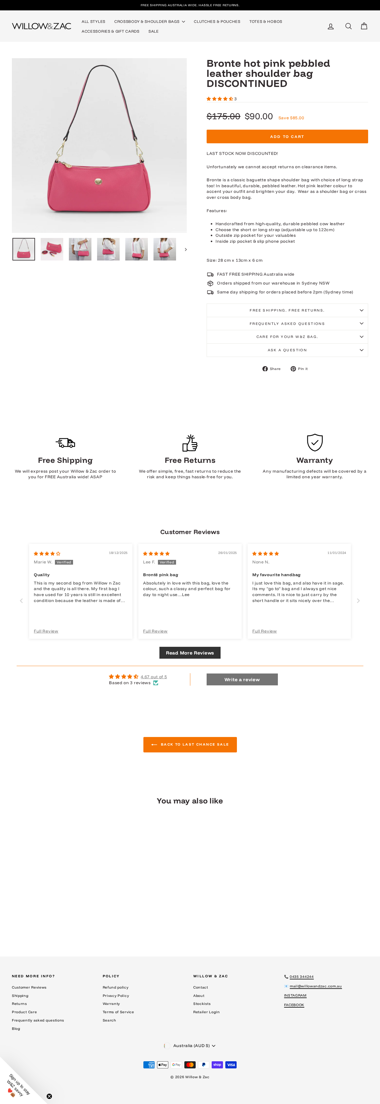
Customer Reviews (29, 987)
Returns (19, 1003)
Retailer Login (206, 1012)
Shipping (20, 995)
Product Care (24, 1012)
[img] (47, 553)
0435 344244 (302, 976)
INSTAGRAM (295, 995)
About (199, 995)
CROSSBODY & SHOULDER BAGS (147, 21)
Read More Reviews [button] (190, 653)
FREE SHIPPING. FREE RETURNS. (287, 310)
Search (109, 1020)
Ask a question (287, 350)
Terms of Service (118, 1012)
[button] (220, 98)
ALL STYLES (93, 21)
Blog (16, 1028)
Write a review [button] (242, 679)
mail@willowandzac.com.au (316, 986)
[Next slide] (358, 600)
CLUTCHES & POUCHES (217, 21)
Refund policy (116, 987)
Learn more (54, 897)
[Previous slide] (21, 600)
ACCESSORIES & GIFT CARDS (111, 31)
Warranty (111, 1003)
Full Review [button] (46, 631)
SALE (153, 31)
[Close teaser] (49, 1096)
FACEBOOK (294, 1005)
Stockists (201, 1003)
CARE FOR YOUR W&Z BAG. (287, 336)
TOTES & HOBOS (265, 21)
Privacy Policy (116, 995)
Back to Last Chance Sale (194, 744)
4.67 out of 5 (154, 676)
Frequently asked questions (287, 323)
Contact (200, 987)
